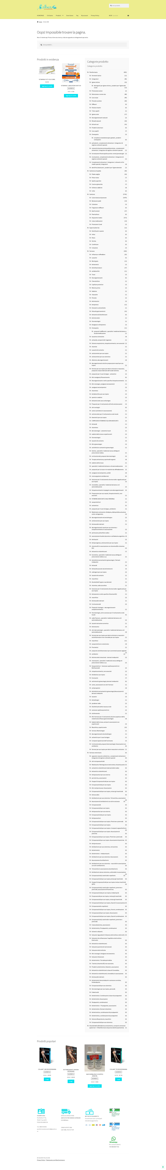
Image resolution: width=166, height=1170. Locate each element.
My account (84, 15)
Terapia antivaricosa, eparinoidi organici (103, 459)
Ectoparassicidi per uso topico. (101, 808)
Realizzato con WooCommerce (55, 1160)
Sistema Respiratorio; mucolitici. (101, 1019)
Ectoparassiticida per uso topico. (101, 815)
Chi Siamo (50, 15)
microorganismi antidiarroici (100, 476)
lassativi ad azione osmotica (100, 623)
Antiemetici (95, 264)
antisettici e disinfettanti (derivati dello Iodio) (105, 768)
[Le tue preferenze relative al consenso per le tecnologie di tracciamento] (163, 1167)
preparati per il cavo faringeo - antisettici (104, 374)
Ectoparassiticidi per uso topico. (101, 825)
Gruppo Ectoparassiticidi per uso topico (103, 781)
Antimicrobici (96, 318)
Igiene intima (96, 82)
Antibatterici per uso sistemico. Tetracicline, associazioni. (109, 798)
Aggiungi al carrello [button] (47, 86)
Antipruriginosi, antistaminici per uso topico (105, 543)
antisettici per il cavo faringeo (101, 737)
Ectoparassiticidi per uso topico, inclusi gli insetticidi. (107, 791)
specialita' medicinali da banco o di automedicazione (107, 466)
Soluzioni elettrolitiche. (99, 950)
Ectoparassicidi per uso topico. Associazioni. (105, 913)
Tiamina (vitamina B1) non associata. (103, 963)
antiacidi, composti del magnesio (101, 340)
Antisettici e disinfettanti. (99, 943)
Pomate (94, 298)
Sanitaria (92, 194)
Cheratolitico (96, 281)
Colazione (95, 248)
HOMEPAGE (40, 15)
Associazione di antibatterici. (100, 860)
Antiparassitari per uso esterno (101, 775)
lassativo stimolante (98, 336)
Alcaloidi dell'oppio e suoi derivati (102, 582)
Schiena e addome (97, 187)
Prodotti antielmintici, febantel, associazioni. (105, 967)
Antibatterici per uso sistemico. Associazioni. (105, 857)
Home (40, 22)
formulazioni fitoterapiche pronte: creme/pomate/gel (108, 153)
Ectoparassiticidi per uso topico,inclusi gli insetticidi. (107, 879)
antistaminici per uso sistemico (101, 357)
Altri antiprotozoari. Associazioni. (102, 788)
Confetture (95, 244)
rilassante (95, 294)
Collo (93, 191)
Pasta (93, 238)
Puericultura (95, 214)
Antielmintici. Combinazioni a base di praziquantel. (107, 995)
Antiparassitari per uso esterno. (101, 811)
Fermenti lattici (96, 75)
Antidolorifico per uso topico (100, 394)
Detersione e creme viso (99, 94)
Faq (77, 15)
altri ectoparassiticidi (98, 761)
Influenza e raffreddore (98, 254)
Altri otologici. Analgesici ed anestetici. (103, 953)
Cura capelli (95, 131)
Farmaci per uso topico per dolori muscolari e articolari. (108, 749)
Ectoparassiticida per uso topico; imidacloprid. (105, 893)
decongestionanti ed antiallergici (101, 734)
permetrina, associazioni (99, 778)
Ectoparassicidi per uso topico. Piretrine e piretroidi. (107, 837)
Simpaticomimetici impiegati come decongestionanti (108, 490)
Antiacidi (94, 424)
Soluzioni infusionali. (98, 957)
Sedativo (94, 291)
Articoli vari (95, 124)
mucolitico (95, 579)
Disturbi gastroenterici (98, 311)
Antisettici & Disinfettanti (99, 314)
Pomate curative (97, 101)
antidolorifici (96, 271)
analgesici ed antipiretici (99, 387)
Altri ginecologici (97, 444)
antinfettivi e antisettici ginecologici (103, 447)
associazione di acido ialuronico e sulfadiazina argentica (108, 536)
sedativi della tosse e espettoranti (102, 434)
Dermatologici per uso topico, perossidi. (103, 989)
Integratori (95, 79)
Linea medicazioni (97, 221)
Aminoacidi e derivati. (98, 977)
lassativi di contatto (98, 441)
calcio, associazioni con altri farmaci (102, 685)
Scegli (47, 1079)
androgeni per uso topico (99, 572)
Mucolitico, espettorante (99, 727)
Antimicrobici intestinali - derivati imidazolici (105, 657)
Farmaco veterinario (95, 753)
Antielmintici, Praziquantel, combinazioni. (104, 928)
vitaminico (95, 390)
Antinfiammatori (97, 268)
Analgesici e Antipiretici (99, 325)
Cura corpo (95, 97)
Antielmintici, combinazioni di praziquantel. (105, 1016)
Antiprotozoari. (96, 843)
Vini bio (94, 241)
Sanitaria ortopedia (95, 171)
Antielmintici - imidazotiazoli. (101, 853)
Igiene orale (95, 114)
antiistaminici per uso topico (100, 521)
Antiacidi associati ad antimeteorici (102, 569)
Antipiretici (95, 304)
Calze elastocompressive (99, 198)
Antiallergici (95, 700)
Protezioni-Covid (97, 224)
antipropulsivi (96, 688)
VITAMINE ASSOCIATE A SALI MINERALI (103, 499)
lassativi (94, 696)
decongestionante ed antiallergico (102, 517)
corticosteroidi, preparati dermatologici (104, 456)
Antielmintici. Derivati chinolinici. (101, 1009)
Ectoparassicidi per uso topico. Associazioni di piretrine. (108, 840)
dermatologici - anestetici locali (101, 431)
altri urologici (96, 407)
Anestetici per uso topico (99, 417)
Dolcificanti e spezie (98, 231)
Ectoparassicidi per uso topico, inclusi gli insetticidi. (107, 899)
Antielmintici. (96, 850)
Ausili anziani (96, 211)
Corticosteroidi (96, 604)
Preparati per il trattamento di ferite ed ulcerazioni (107, 404)
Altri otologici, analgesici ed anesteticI (103, 384)
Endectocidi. (95, 992)
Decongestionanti (97, 278)
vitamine (94, 346)
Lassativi (94, 258)
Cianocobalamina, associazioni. (101, 925)
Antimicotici (95, 301)
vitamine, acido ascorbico (99, 585)
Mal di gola (95, 261)
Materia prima (96, 288)
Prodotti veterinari (97, 128)
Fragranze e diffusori (98, 208)
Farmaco (92, 251)
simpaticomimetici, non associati (102, 671)
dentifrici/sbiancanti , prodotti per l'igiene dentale (107, 167)
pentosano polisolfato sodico (100, 533)
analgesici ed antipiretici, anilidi (101, 473)
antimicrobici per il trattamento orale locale (105, 414)
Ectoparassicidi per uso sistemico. (102, 985)
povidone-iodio (96, 703)
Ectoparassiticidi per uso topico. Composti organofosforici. (109, 828)
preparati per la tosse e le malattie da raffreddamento (108, 469)
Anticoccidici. (95, 795)
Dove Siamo (69, 15)
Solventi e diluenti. (97, 931)
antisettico (95, 505)
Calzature (95, 204)
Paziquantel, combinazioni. (100, 1002)
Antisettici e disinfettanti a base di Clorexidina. (105, 970)
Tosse (93, 274)
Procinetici (95, 647)
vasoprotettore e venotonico (100, 644)
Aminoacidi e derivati (98, 524)
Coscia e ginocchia (97, 184)
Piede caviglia (96, 174)
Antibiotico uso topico (98, 675)
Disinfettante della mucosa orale (101, 707)
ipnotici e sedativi (97, 397)
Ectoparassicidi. (96, 805)
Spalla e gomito (96, 181)
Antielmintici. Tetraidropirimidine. (102, 960)
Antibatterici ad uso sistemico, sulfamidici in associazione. (109, 872)
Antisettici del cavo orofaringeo (101, 401)
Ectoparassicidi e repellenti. (100, 906)
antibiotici (95, 654)
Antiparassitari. (96, 818)
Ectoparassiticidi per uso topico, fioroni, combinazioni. (108, 909)
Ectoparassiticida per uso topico (101, 785)
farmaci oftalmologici (98, 731)
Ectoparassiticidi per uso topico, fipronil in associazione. (108, 903)
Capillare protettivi (97, 284)
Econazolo (95, 678)
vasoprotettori (96, 502)
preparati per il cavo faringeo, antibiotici (104, 509)
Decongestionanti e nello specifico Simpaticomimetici (108, 380)
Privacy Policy (95, 15)
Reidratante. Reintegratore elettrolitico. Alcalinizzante (108, 765)
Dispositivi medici (97, 218)
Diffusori (94, 104)
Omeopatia (95, 134)
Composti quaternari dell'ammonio (102, 741)
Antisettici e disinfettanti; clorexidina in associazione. (107, 973)
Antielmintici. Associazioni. (100, 999)
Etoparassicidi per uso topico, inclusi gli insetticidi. (107, 896)
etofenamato (96, 713)
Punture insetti (96, 108)
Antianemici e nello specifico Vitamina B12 (104, 594)
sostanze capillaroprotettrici (100, 710)
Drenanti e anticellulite (99, 308)
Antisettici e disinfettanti (99, 551)
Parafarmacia (93, 72)
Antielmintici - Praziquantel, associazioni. (104, 1006)
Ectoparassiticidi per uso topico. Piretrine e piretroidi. (107, 821)
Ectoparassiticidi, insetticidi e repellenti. (104, 875)
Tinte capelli (95, 111)
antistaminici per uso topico (100, 353)
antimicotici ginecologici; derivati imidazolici (105, 681)
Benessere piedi (96, 201)
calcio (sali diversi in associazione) (102, 411)
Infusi (93, 234)
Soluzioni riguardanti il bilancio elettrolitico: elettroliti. (108, 935)
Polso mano (95, 177)
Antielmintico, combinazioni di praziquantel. (105, 1012)
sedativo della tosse (97, 463)
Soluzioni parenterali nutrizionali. (102, 947)
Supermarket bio (94, 228)
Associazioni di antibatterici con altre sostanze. (106, 801)
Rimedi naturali (96, 121)
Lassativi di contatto (98, 350)
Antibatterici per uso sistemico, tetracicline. (105, 847)
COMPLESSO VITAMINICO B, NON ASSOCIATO (105, 421)
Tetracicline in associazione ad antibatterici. (105, 869)
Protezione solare (97, 91)
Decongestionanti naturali (99, 118)
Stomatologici (96, 321)
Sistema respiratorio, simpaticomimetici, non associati (108, 343)
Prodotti (58, 15)
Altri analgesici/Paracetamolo (101, 377)
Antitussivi (95, 539)
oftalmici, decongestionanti (100, 360)
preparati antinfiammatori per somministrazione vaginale (109, 651)
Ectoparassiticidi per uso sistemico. (102, 1022)
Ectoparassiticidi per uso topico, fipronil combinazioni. (108, 916)
